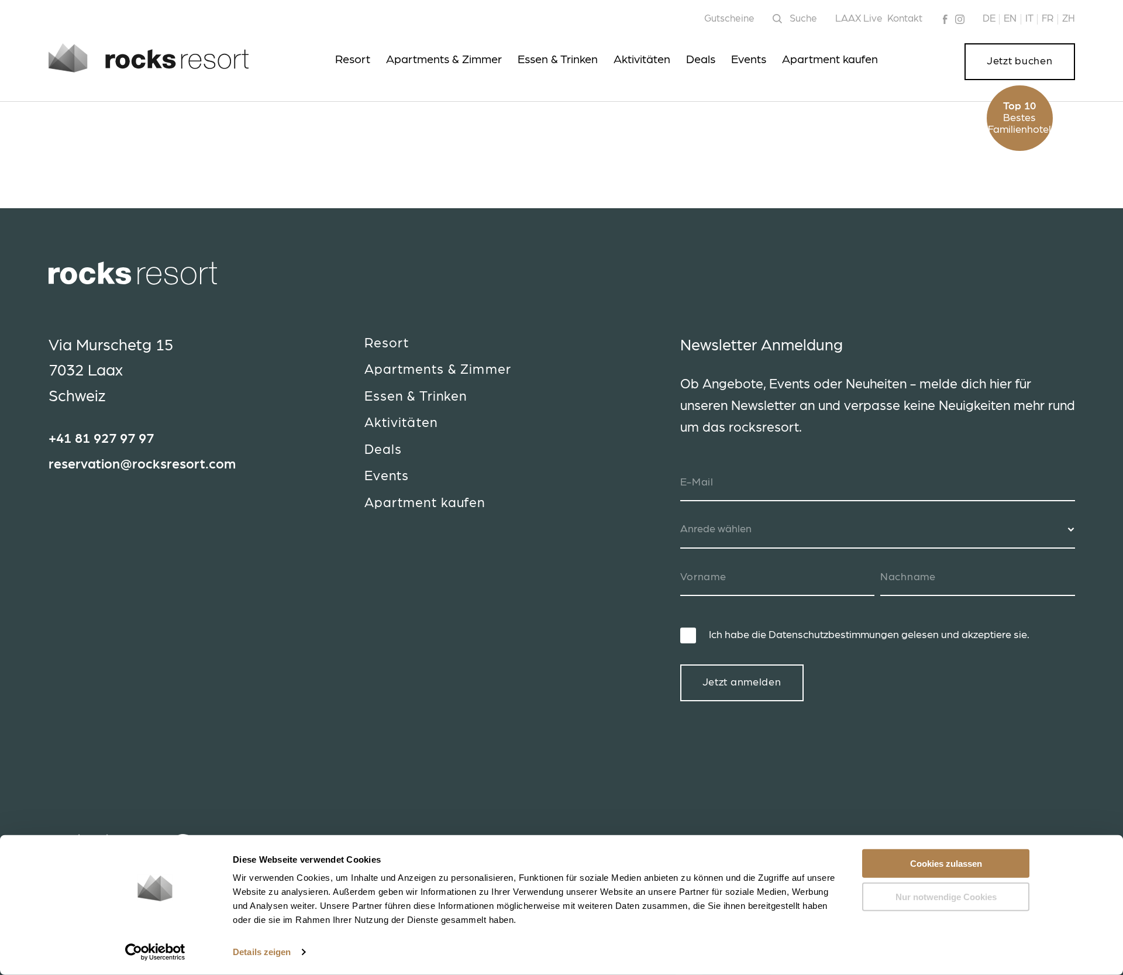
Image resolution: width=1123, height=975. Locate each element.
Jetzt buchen (1020, 61)
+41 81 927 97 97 (101, 439)
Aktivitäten (642, 60)
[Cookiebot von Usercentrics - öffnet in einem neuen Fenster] (155, 952)
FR (1047, 18)
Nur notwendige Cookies (946, 896)
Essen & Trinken (558, 60)
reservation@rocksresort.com (142, 464)
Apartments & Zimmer (444, 60)
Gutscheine (729, 18)
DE (989, 18)
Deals (700, 60)
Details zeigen (262, 952)
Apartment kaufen (830, 60)
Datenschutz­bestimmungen (834, 635)
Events (748, 60)
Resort (352, 60)
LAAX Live (859, 18)
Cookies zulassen (946, 864)
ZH (1068, 18)
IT (1029, 18)
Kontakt (904, 18)
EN (1010, 18)
